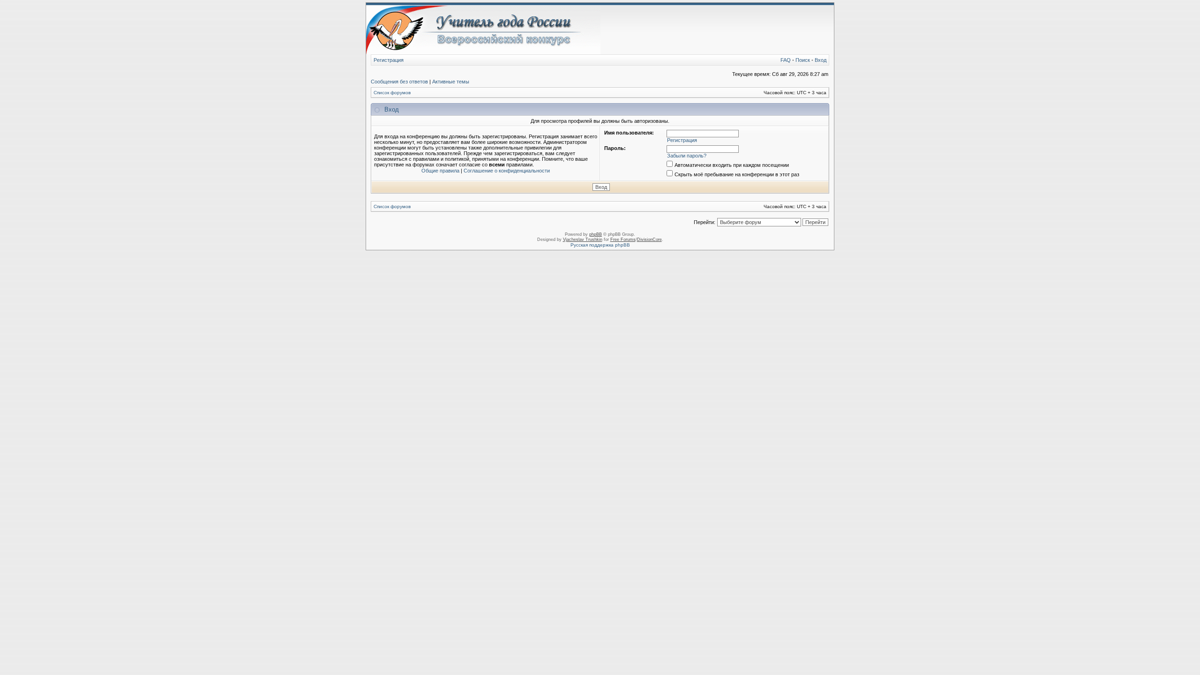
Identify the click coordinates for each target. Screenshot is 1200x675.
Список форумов (392, 92)
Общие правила (440, 170)
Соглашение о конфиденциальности (507, 170)
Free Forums (623, 239)
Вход (820, 60)
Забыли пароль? (686, 155)
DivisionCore (649, 239)
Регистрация (389, 60)
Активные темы (450, 81)
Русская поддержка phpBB (600, 245)
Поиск (802, 60)
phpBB (595, 234)
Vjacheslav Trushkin (582, 239)
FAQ (785, 60)
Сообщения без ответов (399, 81)
